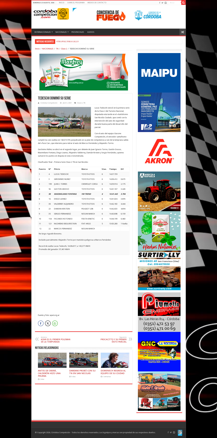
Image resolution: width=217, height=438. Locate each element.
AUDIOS (90, 32)
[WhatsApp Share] (55, 323)
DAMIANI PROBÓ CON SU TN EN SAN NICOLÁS (82, 372)
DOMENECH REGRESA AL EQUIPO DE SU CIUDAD (113, 372)
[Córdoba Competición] (45, 13)
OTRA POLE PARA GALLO (67, 41)
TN (57, 49)
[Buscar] (183, 2)
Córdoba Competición (48, 103)
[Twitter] (162, 3)
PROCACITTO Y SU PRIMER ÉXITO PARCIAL (114, 339)
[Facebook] (160, 3)
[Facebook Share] (41, 323)
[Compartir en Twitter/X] (48, 323)
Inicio (37, 49)
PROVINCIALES (77, 32)
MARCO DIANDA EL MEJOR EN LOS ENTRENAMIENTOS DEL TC (84, 41)
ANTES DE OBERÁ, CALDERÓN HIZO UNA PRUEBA (49, 373)
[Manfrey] (83, 72)
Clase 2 (64, 49)
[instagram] (165, 3)
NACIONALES (61, 32)
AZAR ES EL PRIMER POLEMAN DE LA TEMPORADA (55, 339)
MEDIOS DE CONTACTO (97, 3)
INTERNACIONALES (42, 32)
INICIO (61, 3)
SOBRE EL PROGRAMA (76, 3)
